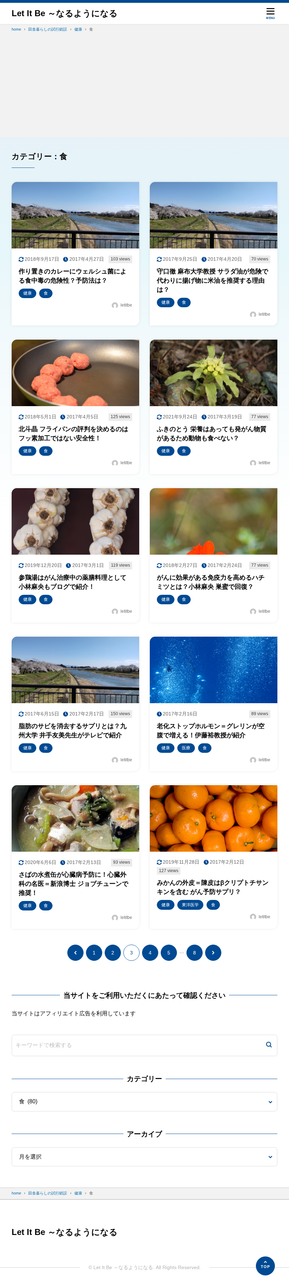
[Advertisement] (144, 88)
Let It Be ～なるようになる (65, 13)
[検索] (269, 1045)
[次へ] (213, 953)
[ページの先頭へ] (265, 1265)
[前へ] (75, 953)
